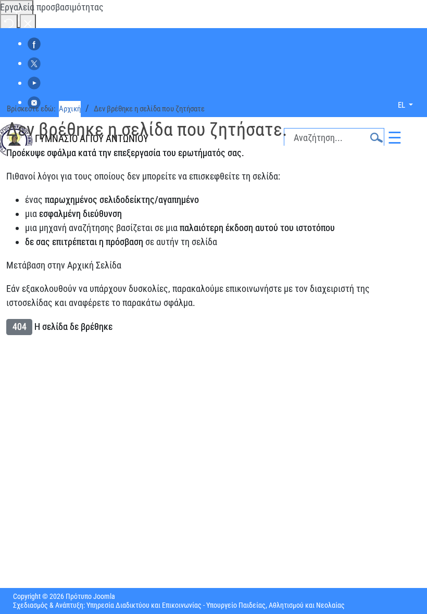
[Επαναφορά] (9, 22)
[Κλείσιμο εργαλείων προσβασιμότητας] (28, 22)
